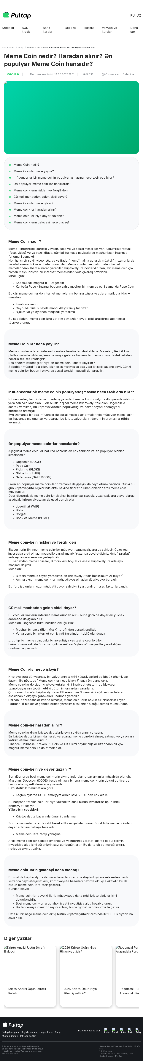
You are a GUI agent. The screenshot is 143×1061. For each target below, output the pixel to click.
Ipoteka (88, 28)
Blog (20, 47)
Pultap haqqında (11, 1032)
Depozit (70, 28)
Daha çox (134, 29)
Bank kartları (48, 29)
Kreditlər (8, 28)
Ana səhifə (8, 47)
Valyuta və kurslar (109, 29)
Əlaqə (58, 1032)
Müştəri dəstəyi (10, 1036)
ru (132, 15)
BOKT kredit (26, 29)
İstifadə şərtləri (28, 1036)
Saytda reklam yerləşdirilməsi (37, 1032)
